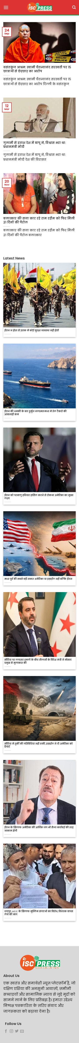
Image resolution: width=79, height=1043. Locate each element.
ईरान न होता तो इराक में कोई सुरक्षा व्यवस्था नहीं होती (31, 330)
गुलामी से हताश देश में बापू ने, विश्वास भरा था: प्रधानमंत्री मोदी (34, 145)
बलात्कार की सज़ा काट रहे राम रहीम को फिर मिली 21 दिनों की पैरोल (39, 220)
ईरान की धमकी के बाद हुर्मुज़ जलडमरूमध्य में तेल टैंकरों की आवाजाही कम (35, 413)
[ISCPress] (39, 7)
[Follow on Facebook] (6, 1031)
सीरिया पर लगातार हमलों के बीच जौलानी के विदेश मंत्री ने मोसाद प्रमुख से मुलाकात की (38, 661)
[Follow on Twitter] (16, 1031)
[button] (6, 7)
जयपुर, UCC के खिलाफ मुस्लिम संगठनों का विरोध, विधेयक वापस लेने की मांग (38, 913)
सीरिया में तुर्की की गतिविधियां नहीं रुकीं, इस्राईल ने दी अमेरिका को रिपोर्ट (38, 745)
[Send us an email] (22, 1031)
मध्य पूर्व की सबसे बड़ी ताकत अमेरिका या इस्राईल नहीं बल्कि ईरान (38, 579)
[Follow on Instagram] (11, 1031)
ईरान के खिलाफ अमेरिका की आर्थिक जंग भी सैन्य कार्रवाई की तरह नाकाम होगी (39, 829)
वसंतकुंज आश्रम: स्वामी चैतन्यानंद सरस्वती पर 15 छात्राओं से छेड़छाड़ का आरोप (37, 69)
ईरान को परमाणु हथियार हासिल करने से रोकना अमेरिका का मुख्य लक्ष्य (38, 497)
